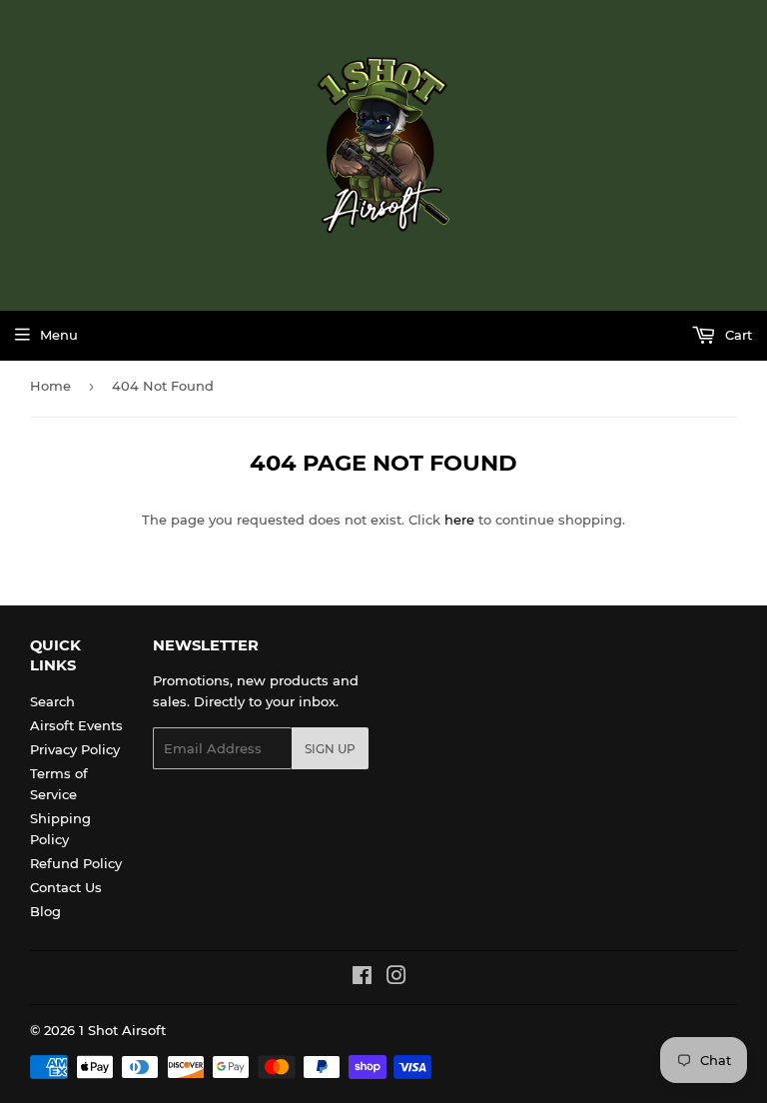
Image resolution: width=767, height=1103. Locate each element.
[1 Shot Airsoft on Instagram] (396, 978)
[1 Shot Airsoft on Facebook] (362, 978)
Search (52, 701)
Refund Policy (76, 863)
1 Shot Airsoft (122, 1030)
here (459, 520)
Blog (45, 911)
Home (50, 386)
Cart (736, 335)
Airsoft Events (76, 725)
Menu (59, 335)
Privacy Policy (75, 749)
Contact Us (66, 887)
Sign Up (330, 748)
